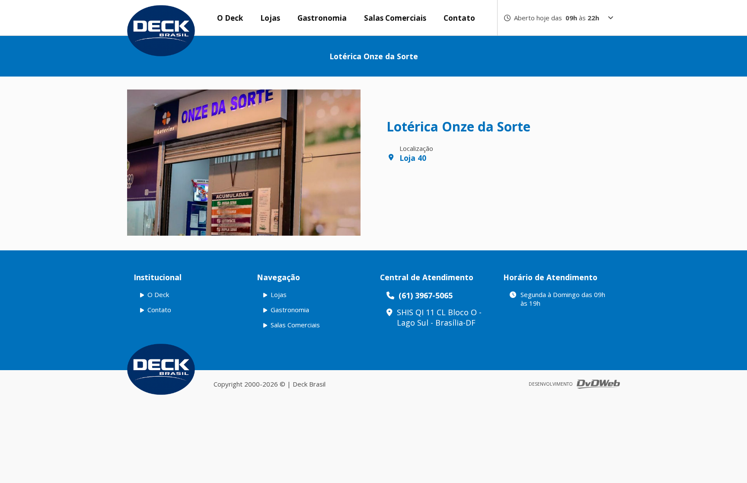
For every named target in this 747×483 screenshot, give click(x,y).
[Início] (161, 369)
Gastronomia (322, 18)
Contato (459, 18)
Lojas (270, 18)
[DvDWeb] (598, 384)
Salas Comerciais (395, 18)
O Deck (230, 18)
